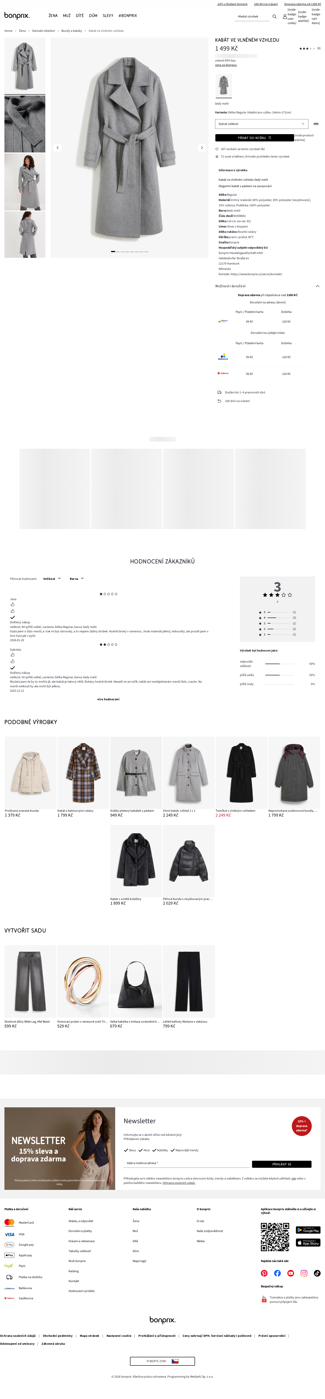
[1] (113, 251)
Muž (135, 1231)
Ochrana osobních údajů (18, 1336)
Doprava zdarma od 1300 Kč (302, 4)
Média (201, 1241)
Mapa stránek (89, 1336)
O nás (200, 1221)
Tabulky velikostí (80, 1251)
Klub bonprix (77, 1261)
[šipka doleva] (57, 147)
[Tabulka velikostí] (316, 124)
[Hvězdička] (101, 594)
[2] (118, 251)
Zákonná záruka (53, 1344)
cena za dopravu (226, 65)
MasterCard (26, 1223)
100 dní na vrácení (266, 4)
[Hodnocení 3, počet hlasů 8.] (307, 48)
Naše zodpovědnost (210, 1231)
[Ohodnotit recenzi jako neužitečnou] (12, 611)
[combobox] (252, 16)
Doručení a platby (80, 1231)
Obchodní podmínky (58, 1336)
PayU (22, 1266)
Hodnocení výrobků (82, 1291)
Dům (136, 1251)
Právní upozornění (271, 1336)
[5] (132, 251)
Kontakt (74, 1281)
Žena (136, 1221)
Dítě (135, 1241)
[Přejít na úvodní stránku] (26, 16)
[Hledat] (274, 16)
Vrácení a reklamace (82, 1241)
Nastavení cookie (119, 1336)
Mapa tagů (139, 1261)
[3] (122, 251)
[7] (141, 251)
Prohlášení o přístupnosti (157, 1336)
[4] (127, 251)
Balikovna (25, 1288)
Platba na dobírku (30, 1277)
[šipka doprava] (201, 147)
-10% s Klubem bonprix (232, 4)
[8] (146, 251)
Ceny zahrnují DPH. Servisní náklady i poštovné (217, 1336)
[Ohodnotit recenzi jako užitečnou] (12, 605)
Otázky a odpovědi (81, 1221)
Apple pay (25, 1255)
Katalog (74, 1271)
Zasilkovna (26, 1298)
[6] (137, 251)
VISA (22, 1234)
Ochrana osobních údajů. (179, 1183)
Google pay (26, 1245)
